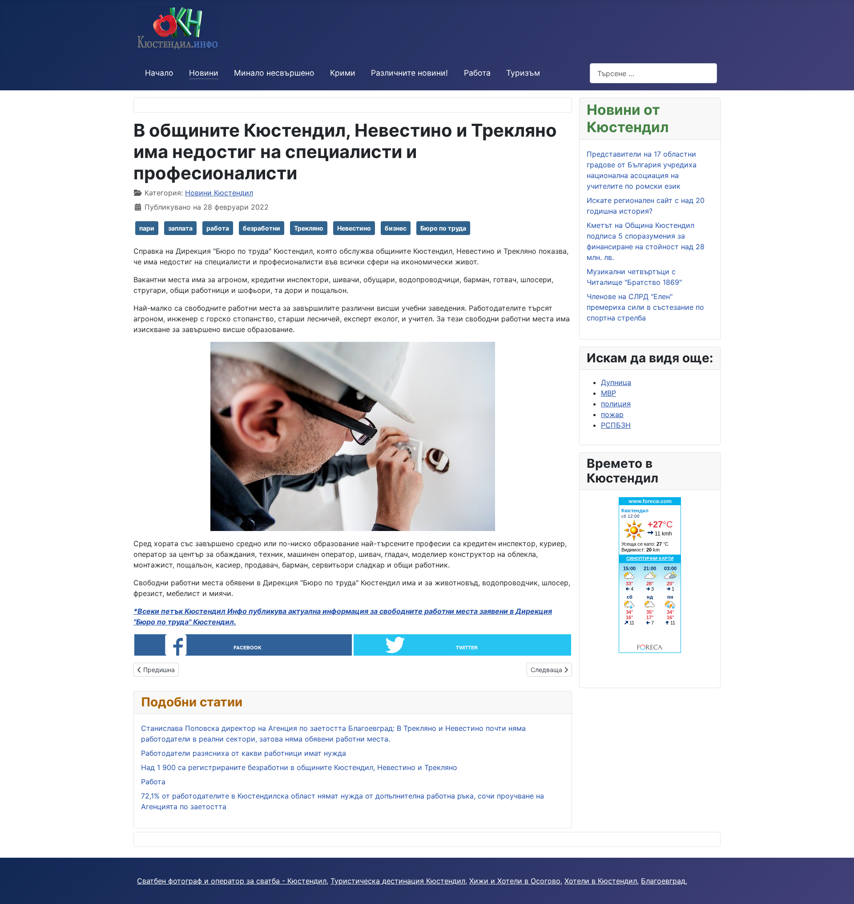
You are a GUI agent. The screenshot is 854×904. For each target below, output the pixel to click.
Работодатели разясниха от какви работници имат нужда (243, 753)
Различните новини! (409, 72)
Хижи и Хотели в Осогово (514, 880)
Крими (342, 72)
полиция (616, 403)
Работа (477, 72)
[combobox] (653, 73)
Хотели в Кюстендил (600, 880)
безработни (261, 228)
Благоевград (663, 880)
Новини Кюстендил (219, 192)
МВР (608, 393)
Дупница (616, 382)
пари (146, 228)
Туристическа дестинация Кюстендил (397, 880)
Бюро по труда (443, 228)
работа (217, 228)
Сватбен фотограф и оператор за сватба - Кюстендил (231, 880)
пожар (612, 414)
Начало (159, 72)
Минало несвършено (274, 72)
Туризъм (523, 72)
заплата (180, 228)
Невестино (354, 228)
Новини (203, 72)
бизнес (396, 228)
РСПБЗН (616, 425)
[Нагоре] (838, 887)
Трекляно (308, 228)
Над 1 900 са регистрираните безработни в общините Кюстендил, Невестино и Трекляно (299, 767)
